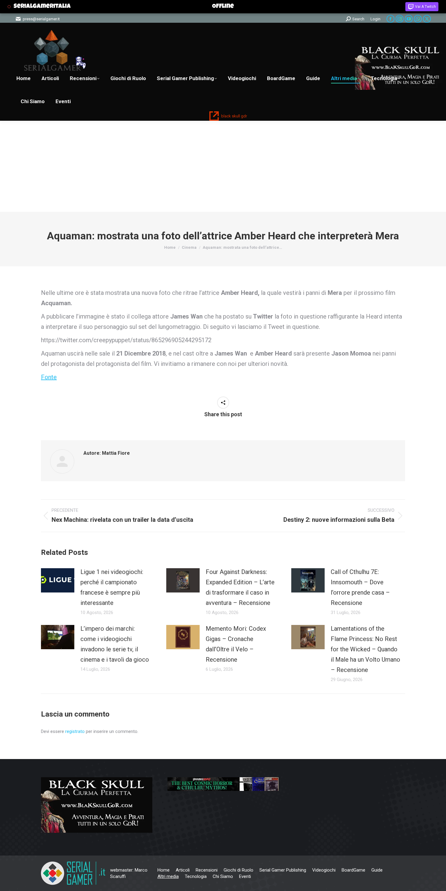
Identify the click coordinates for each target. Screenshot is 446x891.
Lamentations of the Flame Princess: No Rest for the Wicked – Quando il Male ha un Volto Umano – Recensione (365, 649)
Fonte (49, 377)
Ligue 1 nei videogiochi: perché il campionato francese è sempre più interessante (111, 587)
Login (375, 19)
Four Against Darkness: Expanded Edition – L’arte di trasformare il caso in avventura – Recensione (240, 587)
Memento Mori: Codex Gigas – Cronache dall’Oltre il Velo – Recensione (236, 644)
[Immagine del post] (57, 580)
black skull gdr (234, 116)
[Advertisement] (223, 166)
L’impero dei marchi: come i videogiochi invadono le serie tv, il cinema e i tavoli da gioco (114, 644)
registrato (75, 731)
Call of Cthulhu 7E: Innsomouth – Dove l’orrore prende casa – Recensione (360, 587)
